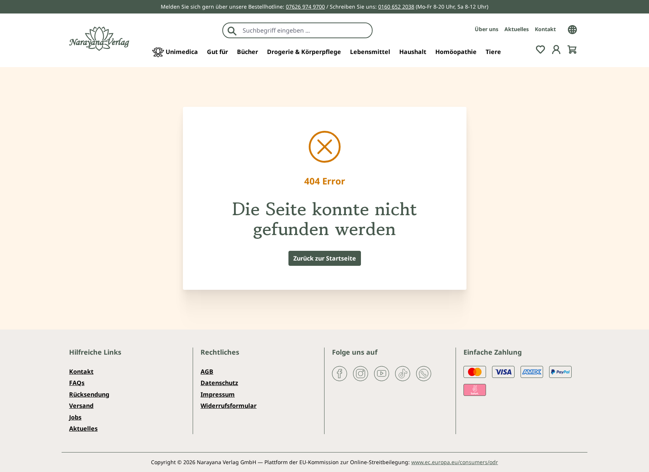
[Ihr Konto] (556, 48)
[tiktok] (402, 373)
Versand (81, 406)
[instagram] (360, 373)
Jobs (75, 417)
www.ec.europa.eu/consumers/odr (454, 462)
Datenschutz (219, 383)
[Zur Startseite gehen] (99, 39)
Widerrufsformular (229, 406)
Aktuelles (516, 29)
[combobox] (305, 30)
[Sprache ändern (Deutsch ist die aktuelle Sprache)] (572, 28)
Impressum (218, 394)
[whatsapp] (423, 373)
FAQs (77, 383)
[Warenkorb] (572, 48)
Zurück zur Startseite (324, 258)
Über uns (486, 29)
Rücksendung (89, 394)
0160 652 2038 (396, 6)
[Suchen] (232, 30)
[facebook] (339, 373)
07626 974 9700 (305, 6)
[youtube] (381, 373)
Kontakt (545, 29)
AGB (207, 371)
